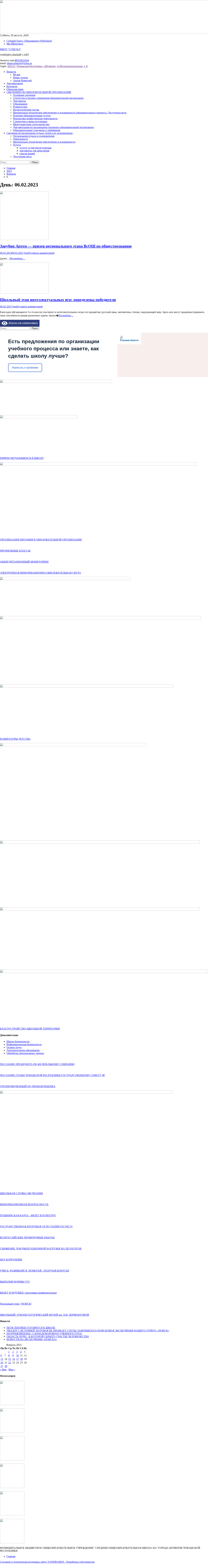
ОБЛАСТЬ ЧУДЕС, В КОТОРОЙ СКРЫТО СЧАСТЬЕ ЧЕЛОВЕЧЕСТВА (47, 1336)
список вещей (27, 153)
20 (1, 1362)
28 (6, 1366)
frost (26, 253)
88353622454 (22, 60)
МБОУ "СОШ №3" (10, 49)
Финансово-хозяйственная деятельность (35, 118)
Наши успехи (20, 77)
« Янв (3, 1369)
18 (21, 1359)
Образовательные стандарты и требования (36, 130)
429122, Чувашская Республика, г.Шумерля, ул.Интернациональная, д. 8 (47, 66)
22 (9, 1362)
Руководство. (20, 106)
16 (13, 1359)
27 (1, 1366)
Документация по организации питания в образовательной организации (53, 127)
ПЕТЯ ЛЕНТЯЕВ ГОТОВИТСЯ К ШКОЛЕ (30, 1327)
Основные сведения (24, 95)
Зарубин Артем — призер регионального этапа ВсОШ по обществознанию (66, 246)
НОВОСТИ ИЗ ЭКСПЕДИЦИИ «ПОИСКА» (31, 1339)
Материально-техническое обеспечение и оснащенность (44, 141)
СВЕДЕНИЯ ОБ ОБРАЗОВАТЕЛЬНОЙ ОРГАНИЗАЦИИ (38, 92)
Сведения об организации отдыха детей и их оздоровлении (39, 133)
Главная (10, 1556)
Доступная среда (22, 156)
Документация (14, 83)
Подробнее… (17, 258)
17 (17, 1359)
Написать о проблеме (25, 367)
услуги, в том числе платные (36, 147)
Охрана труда (13, 1047)
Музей (16, 74)
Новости (11, 71)
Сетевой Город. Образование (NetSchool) (29, 40)
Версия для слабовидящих (22, 322)
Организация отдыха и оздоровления (33, 136)
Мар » (11, 1369)
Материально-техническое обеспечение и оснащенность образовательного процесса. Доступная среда (69, 112)
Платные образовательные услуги (32, 115)
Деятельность (20, 139)
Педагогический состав (26, 109)
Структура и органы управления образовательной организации (48, 98)
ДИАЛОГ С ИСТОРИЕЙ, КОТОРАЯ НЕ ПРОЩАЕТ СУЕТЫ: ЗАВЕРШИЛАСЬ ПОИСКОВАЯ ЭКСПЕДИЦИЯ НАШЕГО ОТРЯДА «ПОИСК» (87, 1330)
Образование (20, 103)
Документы (19, 101)
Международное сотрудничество (31, 124)
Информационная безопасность (24, 1044)
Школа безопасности (18, 1041)
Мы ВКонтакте (14, 43)
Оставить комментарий (41, 253)
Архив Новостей (22, 80)
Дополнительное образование (23, 1050)
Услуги (17, 144)
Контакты (11, 86)
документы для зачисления (34, 150)
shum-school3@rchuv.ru (19, 63)
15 (9, 1359)
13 (1, 1359)
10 (17, 1355)
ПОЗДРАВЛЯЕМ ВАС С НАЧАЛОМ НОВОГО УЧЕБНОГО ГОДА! (44, 1333)
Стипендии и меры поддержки (30, 121)
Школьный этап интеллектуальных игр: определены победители (58, 300)
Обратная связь (14, 89)
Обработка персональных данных (25, 1053)
